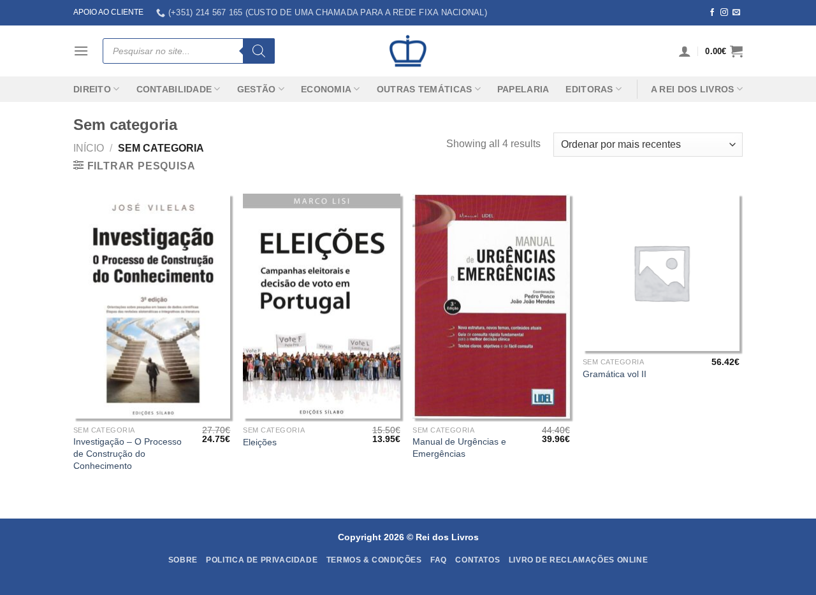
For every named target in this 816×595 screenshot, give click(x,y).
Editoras (589, 89)
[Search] (259, 51)
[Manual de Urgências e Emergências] (491, 306)
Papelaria (523, 89)
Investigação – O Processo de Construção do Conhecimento (127, 453)
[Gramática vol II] (661, 272)
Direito (92, 89)
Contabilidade (174, 89)
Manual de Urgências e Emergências (459, 447)
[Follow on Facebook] (712, 12)
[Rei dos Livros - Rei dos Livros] (408, 50)
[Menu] (81, 50)
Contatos (477, 560)
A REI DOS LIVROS (692, 89)
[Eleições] (321, 306)
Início (88, 148)
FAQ (438, 560)
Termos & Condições (374, 560)
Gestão (256, 89)
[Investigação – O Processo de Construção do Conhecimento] (152, 306)
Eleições (260, 442)
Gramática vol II (614, 374)
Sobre (183, 560)
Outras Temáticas (424, 89)
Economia (326, 89)
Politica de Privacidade (261, 560)
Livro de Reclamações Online (578, 560)
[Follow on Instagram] (724, 12)
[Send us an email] (736, 12)
